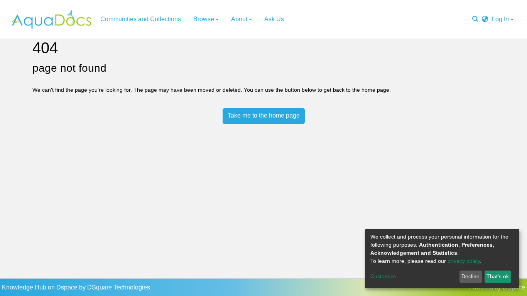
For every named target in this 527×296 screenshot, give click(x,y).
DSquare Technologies (118, 287)
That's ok (497, 276)
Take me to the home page (264, 115)
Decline (470, 276)
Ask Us (274, 19)
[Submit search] (475, 19)
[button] (485, 19)
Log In (500, 19)
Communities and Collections (140, 19)
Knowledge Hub (25, 287)
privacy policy (464, 261)
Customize (383, 276)
